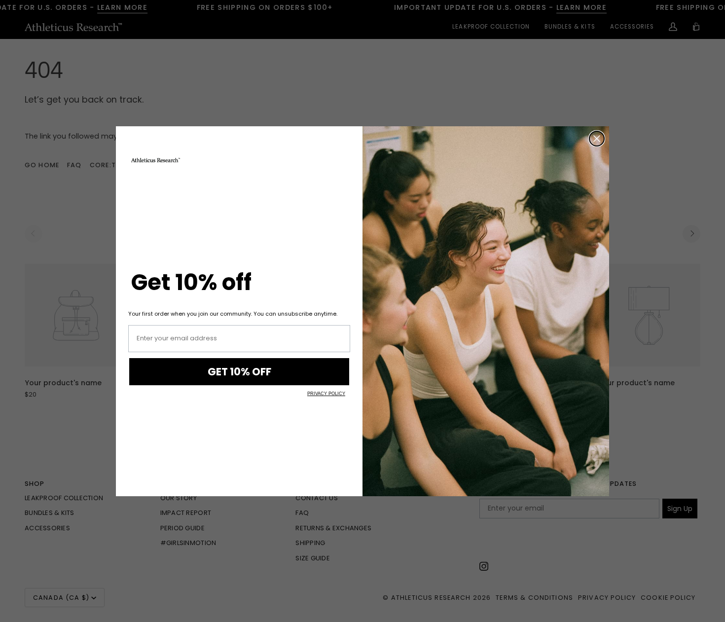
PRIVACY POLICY (326, 393)
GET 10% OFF (239, 372)
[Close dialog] (596, 138)
